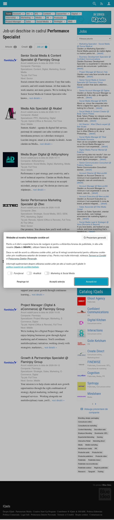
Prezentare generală (96, 237)
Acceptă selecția (57, 281)
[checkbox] (15, 273)
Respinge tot (23, 281)
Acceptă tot (91, 281)
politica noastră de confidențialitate (22, 266)
